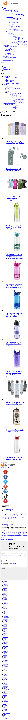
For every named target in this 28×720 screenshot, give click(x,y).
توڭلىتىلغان (8, 47)
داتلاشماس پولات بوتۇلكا (15, 18)
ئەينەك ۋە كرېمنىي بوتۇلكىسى (16, 23)
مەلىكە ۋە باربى (10, 49)
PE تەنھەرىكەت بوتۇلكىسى (15, 22)
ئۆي (4, 7)
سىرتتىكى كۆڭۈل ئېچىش (12, 10)
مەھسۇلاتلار (6, 9)
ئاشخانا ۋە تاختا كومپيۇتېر (18, 35)
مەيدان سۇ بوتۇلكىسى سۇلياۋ (11, 517)
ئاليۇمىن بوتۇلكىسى (13, 19)
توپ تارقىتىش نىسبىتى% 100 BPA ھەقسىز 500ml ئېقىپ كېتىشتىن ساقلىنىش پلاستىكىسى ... (15, 374)
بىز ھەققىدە (6, 58)
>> (6, 462)
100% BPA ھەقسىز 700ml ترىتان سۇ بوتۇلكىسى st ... (14, 458)
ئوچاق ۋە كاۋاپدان (19, 14)
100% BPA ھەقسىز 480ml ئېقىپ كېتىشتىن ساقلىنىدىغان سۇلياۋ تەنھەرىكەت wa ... (14, 314)
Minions (8, 50)
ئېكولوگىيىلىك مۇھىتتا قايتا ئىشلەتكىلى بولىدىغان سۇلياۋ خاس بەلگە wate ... (14, 227)
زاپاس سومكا (21, 15)
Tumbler (8, 25)
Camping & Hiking (13, 11)
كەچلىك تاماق (18, 39)
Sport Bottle (21, 514)
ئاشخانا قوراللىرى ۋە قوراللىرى (19, 42)
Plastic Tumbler (12, 27)
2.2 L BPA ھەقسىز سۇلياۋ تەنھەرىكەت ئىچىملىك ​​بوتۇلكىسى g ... (13, 198)
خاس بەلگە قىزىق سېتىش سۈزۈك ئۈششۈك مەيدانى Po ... (15, 142)
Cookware (17, 37)
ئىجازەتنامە (6, 45)
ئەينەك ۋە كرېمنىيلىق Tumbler (16, 30)
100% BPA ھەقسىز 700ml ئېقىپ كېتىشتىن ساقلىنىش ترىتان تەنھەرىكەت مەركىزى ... (14, 256)
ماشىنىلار (8, 53)
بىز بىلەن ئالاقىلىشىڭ (8, 60)
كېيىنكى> (4, 462)
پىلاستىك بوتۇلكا (13, 21)
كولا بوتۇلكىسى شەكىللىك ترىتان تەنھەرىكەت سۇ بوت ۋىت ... (15, 403)
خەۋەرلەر (5, 56)
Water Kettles (21, 38)
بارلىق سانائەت (9, 33)
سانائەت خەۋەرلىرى (11, 57)
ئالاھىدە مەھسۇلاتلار (14, 29)
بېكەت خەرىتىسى (7, 510)
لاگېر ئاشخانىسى (16, 13)
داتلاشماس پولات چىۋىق (14, 26)
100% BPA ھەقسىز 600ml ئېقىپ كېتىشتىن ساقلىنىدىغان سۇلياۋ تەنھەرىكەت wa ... (14, 285)
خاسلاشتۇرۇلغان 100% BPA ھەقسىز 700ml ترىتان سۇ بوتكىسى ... (14, 344)
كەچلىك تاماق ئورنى (22, 41)
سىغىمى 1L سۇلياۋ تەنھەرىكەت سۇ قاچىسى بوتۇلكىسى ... (15, 430)
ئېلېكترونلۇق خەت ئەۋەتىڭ (7, 539)
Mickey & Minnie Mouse (12, 46)
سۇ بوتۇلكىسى (9, 17)
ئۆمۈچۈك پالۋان (10, 54)
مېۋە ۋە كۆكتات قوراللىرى (21, 43)
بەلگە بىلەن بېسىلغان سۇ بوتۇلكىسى (9, 514)
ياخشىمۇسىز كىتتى (10, 51)
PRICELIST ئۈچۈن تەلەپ (7, 467)
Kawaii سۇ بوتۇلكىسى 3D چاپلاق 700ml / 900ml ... (13, 169)
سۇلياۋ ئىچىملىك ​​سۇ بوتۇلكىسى (14, 535)
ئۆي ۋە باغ (11, 34)
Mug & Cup (9, 31)
